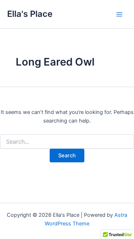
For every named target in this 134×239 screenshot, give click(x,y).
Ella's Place (30, 14)
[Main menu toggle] (119, 14)
